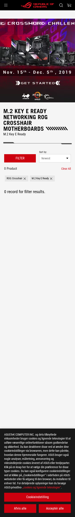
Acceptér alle (55, 508)
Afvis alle (20, 508)
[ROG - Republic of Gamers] (37, 5)
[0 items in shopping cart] (69, 5)
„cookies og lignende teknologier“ (41, 487)
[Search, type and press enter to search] (61, 5)
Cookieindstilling (37, 497)
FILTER (20, 158)
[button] (5, 5)
